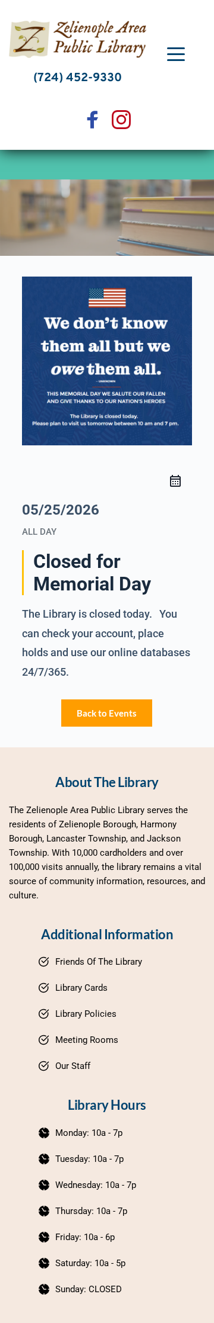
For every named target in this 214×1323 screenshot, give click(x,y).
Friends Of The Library (98, 961)
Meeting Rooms (86, 1040)
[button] (176, 54)
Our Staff (72, 1066)
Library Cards (81, 987)
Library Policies (86, 1014)
